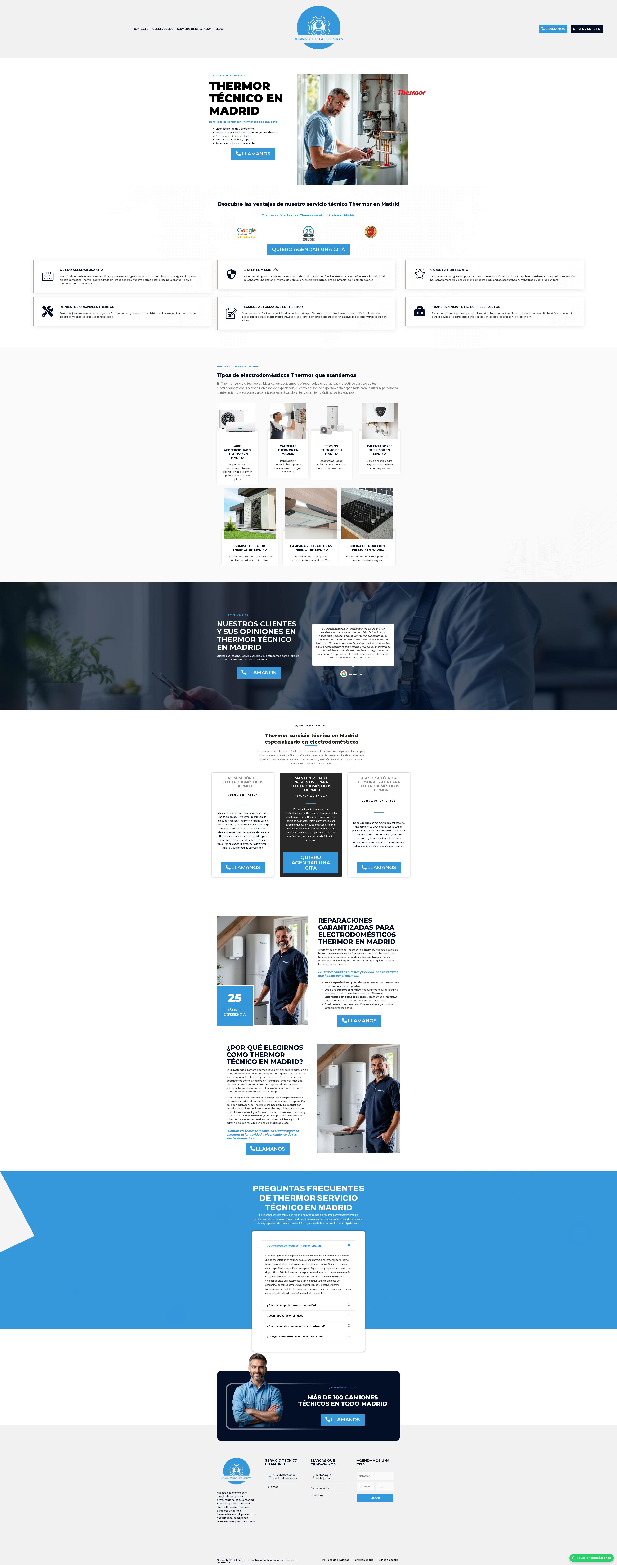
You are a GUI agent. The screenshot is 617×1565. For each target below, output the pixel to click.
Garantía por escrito (449, 270)
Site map (273, 1487)
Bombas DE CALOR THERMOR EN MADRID (250, 547)
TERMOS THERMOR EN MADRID (331, 450)
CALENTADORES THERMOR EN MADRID (379, 450)
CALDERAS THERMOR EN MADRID (288, 450)
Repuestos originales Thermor (87, 307)
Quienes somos (162, 28)
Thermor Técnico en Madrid (246, 98)
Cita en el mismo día (260, 270)
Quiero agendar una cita (81, 270)
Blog (219, 28)
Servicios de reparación (194, 28)
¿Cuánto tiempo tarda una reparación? (291, 1305)
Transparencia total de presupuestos (466, 307)
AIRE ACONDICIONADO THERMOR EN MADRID (237, 452)
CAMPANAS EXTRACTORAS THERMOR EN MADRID (311, 547)
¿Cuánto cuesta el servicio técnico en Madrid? (296, 1326)
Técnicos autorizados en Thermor (272, 307)
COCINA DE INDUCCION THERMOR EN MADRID (367, 547)
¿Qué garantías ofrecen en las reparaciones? (296, 1336)
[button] (553, 29)
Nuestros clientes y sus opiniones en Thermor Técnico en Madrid (256, 635)
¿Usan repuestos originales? (285, 1315)
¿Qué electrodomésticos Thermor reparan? (294, 1245)
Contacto (141, 28)
